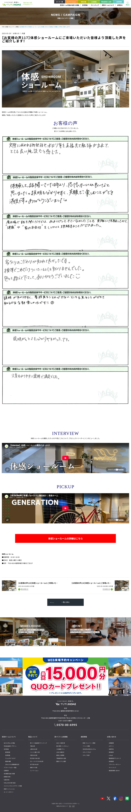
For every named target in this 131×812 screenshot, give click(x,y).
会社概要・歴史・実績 (9, 774)
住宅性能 (85, 5)
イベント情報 (86, 746)
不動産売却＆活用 (106, 2)
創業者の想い (7, 777)
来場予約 (111, 749)
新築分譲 (83, 2)
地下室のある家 (34, 764)
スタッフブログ (87, 752)
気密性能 (7, 755)
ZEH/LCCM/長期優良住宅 (12, 764)
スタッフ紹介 (86, 755)
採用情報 (119, 2)
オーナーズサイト (8, 792)
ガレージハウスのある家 (36, 761)
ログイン (111, 746)
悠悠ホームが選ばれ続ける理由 (69, 5)
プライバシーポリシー (115, 764)
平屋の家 (32, 746)
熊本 (70, 806)
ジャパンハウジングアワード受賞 (13, 786)
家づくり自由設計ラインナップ (38, 743)
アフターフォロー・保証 (10, 767)
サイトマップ (112, 767)
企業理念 (6, 770)
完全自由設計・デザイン (10, 746)
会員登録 (111, 743)
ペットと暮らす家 (35, 752)
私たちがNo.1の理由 (9, 743)
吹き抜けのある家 (35, 758)
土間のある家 (33, 749)
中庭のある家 (33, 755)
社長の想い (7, 780)
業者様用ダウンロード (115, 758)
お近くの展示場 (60, 743)
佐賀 (73, 806)
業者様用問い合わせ (114, 770)
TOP (3, 27)
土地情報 (94, 2)
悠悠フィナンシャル (9, 789)
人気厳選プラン (60, 749)
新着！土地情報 (60, 755)
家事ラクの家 (33, 767)
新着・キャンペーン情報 (12, 27)
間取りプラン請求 (61, 761)
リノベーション (71, 2)
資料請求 (111, 752)
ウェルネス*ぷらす (10, 758)
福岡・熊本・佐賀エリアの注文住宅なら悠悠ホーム (65, 803)
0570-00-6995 (67, 724)
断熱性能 (7, 752)
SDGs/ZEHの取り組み (10, 783)
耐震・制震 (8, 761)
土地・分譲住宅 (60, 752)
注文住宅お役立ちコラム (89, 749)
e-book (111, 755)
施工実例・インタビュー (62, 746)
